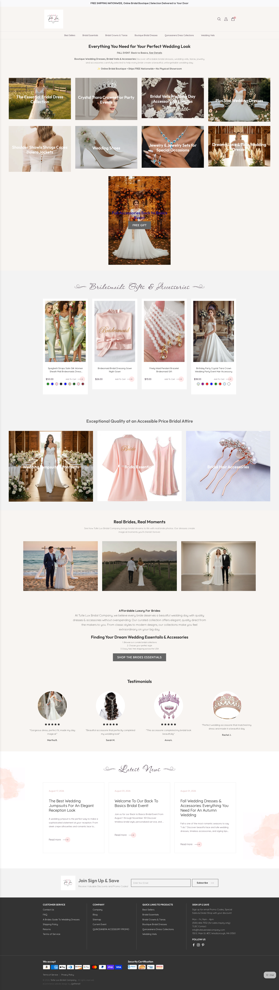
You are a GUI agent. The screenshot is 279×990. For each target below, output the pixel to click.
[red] (207, 383)
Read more (55, 839)
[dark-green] (74, 383)
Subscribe (202, 882)
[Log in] (225, 19)
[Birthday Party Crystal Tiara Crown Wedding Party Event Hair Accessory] (213, 331)
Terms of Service (50, 974)
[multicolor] (228, 383)
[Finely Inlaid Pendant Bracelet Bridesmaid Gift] (164, 331)
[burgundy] (82, 383)
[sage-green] (47, 383)
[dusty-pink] (56, 383)
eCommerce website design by (57, 983)
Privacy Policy (67, 974)
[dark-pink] (78, 383)
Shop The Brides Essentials (139, 657)
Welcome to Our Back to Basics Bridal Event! (136, 803)
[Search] (219, 19)
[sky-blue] (224, 383)
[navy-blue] (65, 383)
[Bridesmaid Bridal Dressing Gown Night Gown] (114, 331)
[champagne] (69, 383)
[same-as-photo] (198, 383)
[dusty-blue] (52, 383)
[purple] (202, 383)
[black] (61, 383)
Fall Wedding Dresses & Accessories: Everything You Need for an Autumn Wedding (204, 808)
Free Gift (140, 225)
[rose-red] (220, 383)
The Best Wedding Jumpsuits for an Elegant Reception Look (71, 806)
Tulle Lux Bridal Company (63, 980)
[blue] (211, 383)
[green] (215, 383)
